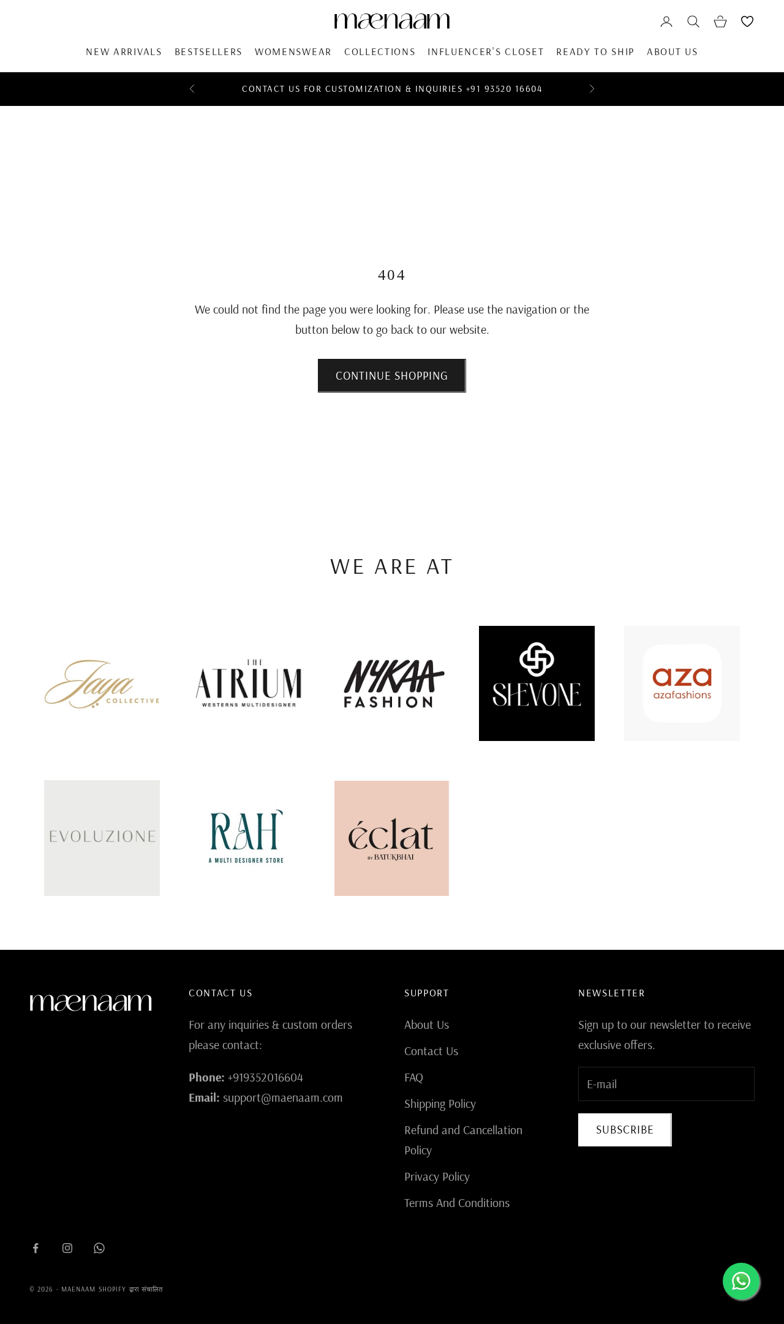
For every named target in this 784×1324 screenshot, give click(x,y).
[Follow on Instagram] (67, 1248)
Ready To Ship (595, 51)
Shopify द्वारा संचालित (131, 1289)
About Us (672, 51)
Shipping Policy (440, 1103)
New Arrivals (124, 51)
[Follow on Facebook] (35, 1248)
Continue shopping (392, 375)
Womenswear (293, 51)
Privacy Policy (437, 1176)
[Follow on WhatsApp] (99, 1248)
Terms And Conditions (457, 1202)
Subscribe (625, 1129)
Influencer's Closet (486, 51)
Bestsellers (209, 51)
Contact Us (431, 1050)
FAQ (413, 1077)
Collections (379, 51)
